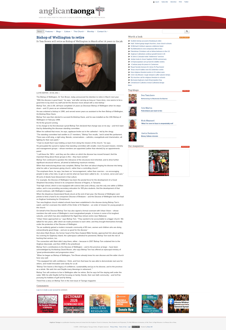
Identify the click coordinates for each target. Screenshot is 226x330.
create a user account (50, 290)
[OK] (187, 31)
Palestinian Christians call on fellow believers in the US (150, 51)
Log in (38, 290)
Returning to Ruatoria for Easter (154, 99)
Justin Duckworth (149, 133)
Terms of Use (123, 327)
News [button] (40, 31)
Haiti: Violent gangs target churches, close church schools (151, 43)
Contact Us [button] (102, 31)
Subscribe (165, 2)
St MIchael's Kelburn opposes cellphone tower (147, 46)
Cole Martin (146, 108)
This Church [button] (79, 31)
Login (129, 327)
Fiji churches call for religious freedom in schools (148, 77)
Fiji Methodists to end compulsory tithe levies (146, 49)
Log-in (157, 2)
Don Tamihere (148, 95)
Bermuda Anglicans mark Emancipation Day (146, 80)
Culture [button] (67, 31)
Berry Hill (149, 327)
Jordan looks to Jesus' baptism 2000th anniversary (148, 59)
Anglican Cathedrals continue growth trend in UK (148, 54)
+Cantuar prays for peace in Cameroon (144, 64)
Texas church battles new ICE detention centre (147, 70)
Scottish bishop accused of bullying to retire (146, 41)
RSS (180, 2)
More (130, 85)
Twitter (186, 2)
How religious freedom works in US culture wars (148, 72)
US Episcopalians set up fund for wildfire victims (148, 62)
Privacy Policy (114, 327)
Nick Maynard (147, 120)
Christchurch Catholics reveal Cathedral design (147, 83)
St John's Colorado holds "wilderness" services (147, 57)
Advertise (173, 2)
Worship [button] (90, 31)
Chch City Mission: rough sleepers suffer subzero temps (150, 75)
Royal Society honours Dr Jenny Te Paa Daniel (147, 67)
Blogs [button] (58, 31)
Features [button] (49, 31)
